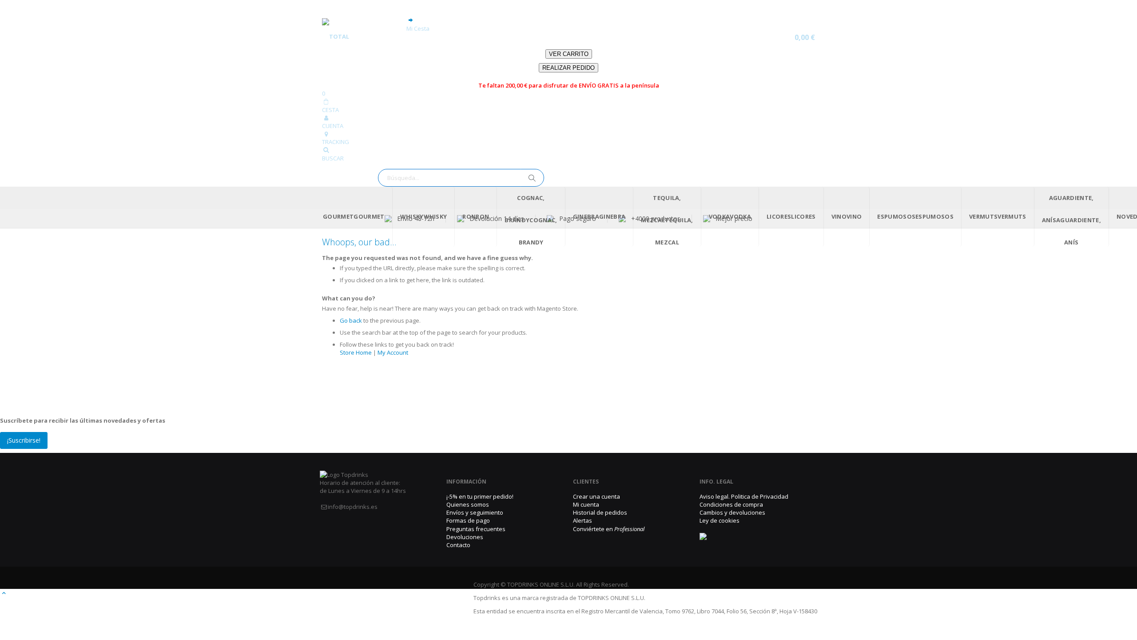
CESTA (330, 110)
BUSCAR (333, 158)
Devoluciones (464, 537)
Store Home (356, 352)
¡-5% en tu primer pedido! (479, 496)
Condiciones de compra (731, 504)
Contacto (458, 545)
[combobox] (461, 178)
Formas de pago (468, 520)
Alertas (582, 520)
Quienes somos (467, 504)
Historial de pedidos (600, 512)
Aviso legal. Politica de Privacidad (744, 496)
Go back (351, 320)
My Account (393, 352)
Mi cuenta (586, 504)
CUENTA (332, 126)
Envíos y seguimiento (474, 512)
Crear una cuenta (596, 496)
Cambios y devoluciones (732, 512)
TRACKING (335, 142)
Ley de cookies (719, 520)
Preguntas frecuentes (475, 529)
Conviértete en (608, 529)
